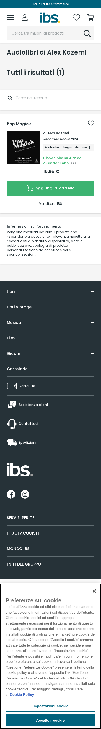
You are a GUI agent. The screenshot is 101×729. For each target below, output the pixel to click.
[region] (50, 656)
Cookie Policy (22, 694)
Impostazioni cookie (50, 705)
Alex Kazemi (58, 133)
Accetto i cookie (50, 720)
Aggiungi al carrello (55, 188)
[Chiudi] (94, 591)
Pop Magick (19, 124)
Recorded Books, (56, 139)
